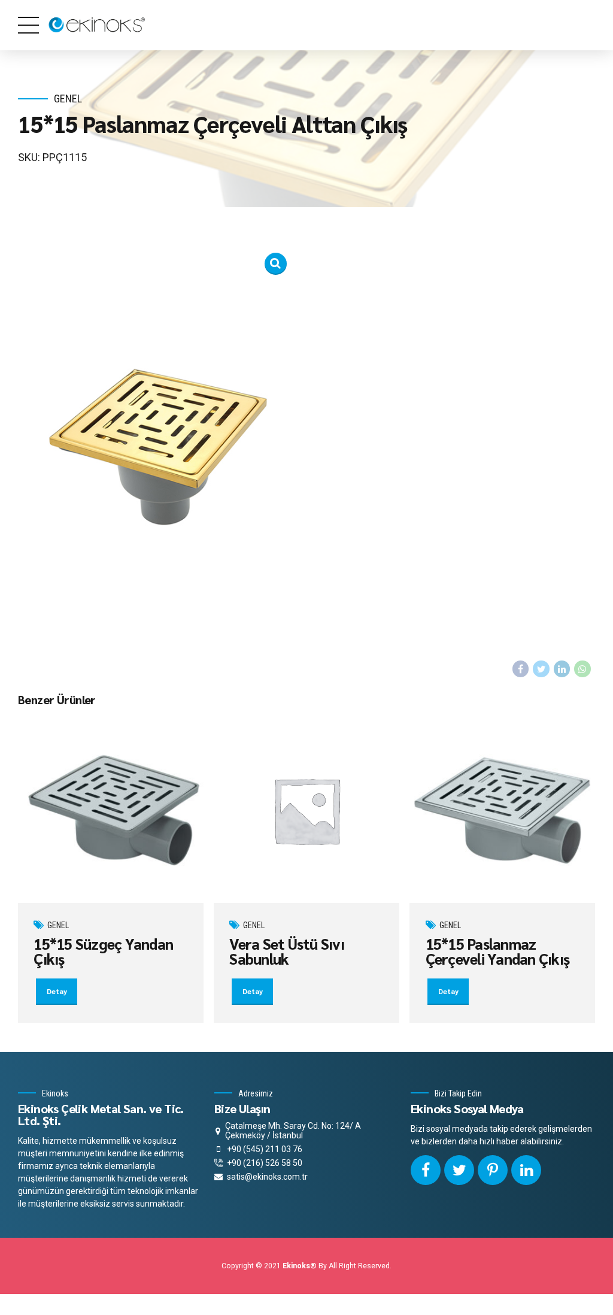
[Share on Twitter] (541, 668)
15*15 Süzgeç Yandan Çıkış (103, 951)
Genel (68, 98)
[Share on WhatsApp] (582, 668)
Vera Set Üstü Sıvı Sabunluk (286, 951)
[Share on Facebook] (520, 668)
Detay (57, 991)
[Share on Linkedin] (562, 668)
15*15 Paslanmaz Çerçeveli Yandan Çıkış (498, 951)
